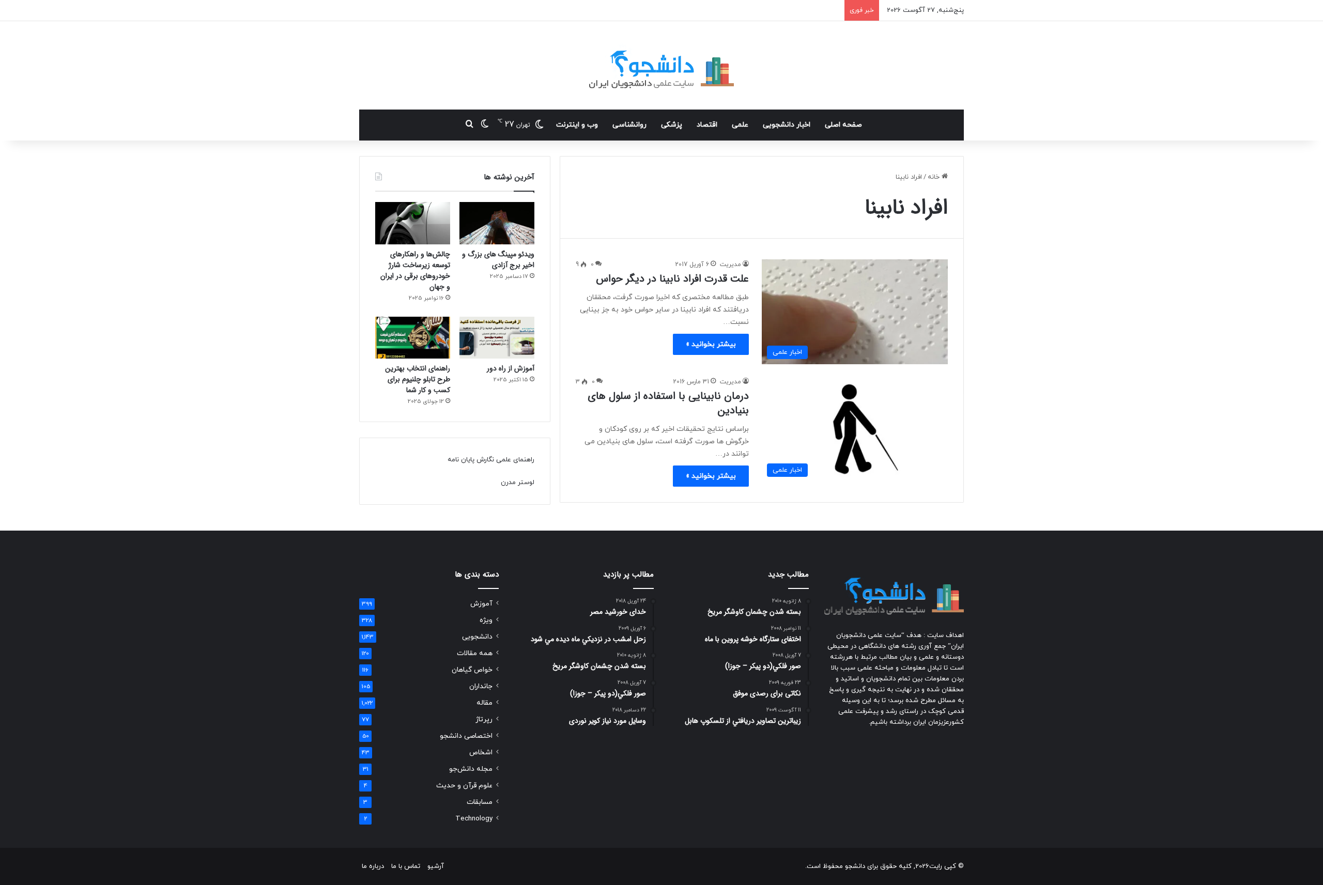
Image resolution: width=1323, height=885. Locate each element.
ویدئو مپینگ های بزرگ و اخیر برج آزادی (498, 260)
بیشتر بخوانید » (711, 344)
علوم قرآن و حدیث (464, 785)
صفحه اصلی (843, 125)
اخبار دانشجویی (786, 125)
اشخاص (481, 752)
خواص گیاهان (472, 670)
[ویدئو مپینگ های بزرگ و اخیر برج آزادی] (496, 223)
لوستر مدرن (517, 482)
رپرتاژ (484, 719)
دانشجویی (477, 637)
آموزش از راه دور (510, 368)
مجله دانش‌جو (471, 769)
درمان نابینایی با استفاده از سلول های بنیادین (668, 403)
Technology (474, 819)
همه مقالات (475, 653)
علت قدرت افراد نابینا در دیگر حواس (672, 279)
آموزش (481, 604)
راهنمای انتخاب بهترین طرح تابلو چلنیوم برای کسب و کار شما (417, 379)
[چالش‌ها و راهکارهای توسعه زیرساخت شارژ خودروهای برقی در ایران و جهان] (412, 223)
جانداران (481, 686)
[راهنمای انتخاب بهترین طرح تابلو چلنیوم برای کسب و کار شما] (412, 338)
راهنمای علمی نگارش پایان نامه (491, 459)
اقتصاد (707, 125)
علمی (740, 125)
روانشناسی (629, 125)
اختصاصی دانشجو (466, 736)
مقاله (484, 703)
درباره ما (373, 866)
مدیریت (730, 264)
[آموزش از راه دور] (496, 338)
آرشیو (435, 866)
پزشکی (671, 125)
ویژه (486, 620)
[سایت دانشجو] (661, 65)
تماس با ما (405, 866)
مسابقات (480, 802)
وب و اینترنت (577, 125)
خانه (935, 177)
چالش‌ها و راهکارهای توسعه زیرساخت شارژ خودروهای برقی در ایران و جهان (415, 270)
